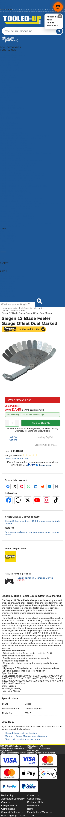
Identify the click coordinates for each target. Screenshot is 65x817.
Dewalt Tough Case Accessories (16, 213)
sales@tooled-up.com (8, 11)
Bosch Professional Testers (13, 188)
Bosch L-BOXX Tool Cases (13, 168)
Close (3, 228)
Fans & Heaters (8, 77)
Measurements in (11, 708)
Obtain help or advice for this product (23, 739)
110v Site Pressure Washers (14, 133)
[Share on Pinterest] (21, 486)
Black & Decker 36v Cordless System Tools (21, 138)
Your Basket (8, 37)
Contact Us (5, 293)
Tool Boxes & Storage (11, 118)
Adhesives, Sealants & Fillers (14, 52)
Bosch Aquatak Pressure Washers (17, 148)
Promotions (6, 286)
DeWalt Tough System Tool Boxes (17, 216)
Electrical (4, 72)
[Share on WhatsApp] (28, 486)
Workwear (5, 130)
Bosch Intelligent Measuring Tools (17, 165)
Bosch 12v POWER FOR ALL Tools (17, 140)
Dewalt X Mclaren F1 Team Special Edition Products (26, 223)
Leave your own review (16, 458)
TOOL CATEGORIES (10, 45)
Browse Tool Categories (12, 276)
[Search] (59, 31)
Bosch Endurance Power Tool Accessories (21, 160)
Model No (7, 713)
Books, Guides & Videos (12, 60)
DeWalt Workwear (9, 221)
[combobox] (29, 31)
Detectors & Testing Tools (12, 70)
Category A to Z (7, 231)
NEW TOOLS (6, 238)
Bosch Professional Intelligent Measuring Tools (23, 185)
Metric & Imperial (33, 708)
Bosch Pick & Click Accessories (15, 170)
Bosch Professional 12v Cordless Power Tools (23, 175)
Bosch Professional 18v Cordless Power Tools (23, 178)
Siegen (28, 704)
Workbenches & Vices (11, 128)
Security (4, 115)
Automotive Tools (8, 57)
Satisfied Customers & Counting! (41, 795)
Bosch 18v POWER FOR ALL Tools (17, 143)
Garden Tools (6, 82)
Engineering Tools (9, 75)
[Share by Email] (56, 486)
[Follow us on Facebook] (8, 500)
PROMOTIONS (7, 241)
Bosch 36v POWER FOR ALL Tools (17, 145)
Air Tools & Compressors (12, 55)
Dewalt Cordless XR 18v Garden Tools (19, 201)
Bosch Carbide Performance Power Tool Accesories (25, 153)
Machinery (5, 95)
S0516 (28, 713)
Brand (5, 704)
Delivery (3, 2)
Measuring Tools (8, 100)
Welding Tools (7, 125)
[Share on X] (15, 486)
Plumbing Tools (7, 105)
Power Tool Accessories (12, 107)
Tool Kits (4, 120)
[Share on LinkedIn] (35, 486)
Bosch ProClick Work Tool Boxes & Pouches (22, 173)
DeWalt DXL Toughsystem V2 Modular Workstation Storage (29, 203)
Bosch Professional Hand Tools (15, 183)
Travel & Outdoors (9, 123)
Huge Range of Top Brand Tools (13, 791)
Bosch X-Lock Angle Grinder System (18, 193)
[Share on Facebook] (8, 486)
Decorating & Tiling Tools (12, 67)
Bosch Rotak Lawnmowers (13, 191)
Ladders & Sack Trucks (11, 90)
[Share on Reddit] (42, 486)
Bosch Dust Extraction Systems (15, 158)
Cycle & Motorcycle (9, 65)
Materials (4, 97)
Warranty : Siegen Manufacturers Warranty (26, 736)
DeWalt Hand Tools (9, 211)
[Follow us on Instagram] (46, 500)
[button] (56, 754)
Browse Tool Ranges (10, 278)
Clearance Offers (8, 288)
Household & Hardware (11, 87)
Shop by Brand (7, 281)
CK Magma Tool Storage (12, 196)
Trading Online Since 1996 (38, 791)
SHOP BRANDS (8, 236)
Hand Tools (5, 85)
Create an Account (7, 6)
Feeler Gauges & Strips (13, 310)
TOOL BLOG (6, 248)
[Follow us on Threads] (18, 500)
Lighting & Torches (9, 92)
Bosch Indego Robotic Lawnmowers (18, 163)
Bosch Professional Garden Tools (16, 180)
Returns (3, 4)
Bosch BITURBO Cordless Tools (16, 150)
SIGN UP (4, 246)
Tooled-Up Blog (7, 291)
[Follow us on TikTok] (56, 500)
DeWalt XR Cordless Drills (13, 226)
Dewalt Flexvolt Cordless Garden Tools (19, 206)
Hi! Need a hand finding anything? (52, 21)
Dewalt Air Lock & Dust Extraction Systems (21, 198)
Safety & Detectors (9, 113)
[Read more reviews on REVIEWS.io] (55, 784)
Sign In (3, 8)
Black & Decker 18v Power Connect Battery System (25, 135)
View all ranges (7, 233)
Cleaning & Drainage (10, 62)
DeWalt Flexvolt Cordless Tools (15, 208)
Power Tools (6, 110)
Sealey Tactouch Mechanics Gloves (35, 578)
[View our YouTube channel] (37, 500)
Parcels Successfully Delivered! (13, 795)
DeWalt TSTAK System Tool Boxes (17, 218)
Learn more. (45, 465)
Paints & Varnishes (9, 102)
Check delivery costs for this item (21, 733)
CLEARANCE (6, 243)
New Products (7, 283)
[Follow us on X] (27, 500)
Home (2, 1)
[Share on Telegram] (49, 486)
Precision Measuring (34, 308)
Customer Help (7, 296)
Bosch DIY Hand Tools (11, 155)
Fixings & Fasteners (10, 80)
